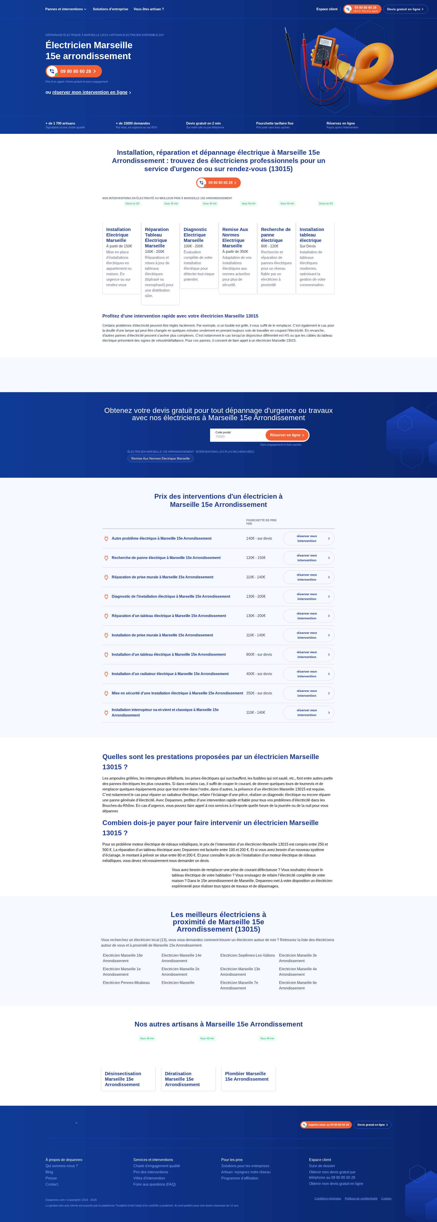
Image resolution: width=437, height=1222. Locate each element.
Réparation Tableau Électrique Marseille (157, 237)
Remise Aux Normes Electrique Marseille (235, 237)
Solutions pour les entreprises (245, 1166)
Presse (51, 1178)
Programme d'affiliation (239, 1178)
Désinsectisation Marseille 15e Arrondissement (123, 1079)
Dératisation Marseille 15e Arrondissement (182, 1079)
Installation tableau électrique (312, 235)
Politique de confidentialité (361, 1198)
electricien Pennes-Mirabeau (126, 983)
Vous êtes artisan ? (149, 9)
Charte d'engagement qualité (156, 1166)
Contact (52, 1184)
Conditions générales (328, 1198)
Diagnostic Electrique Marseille (195, 235)
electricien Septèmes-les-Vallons (247, 955)
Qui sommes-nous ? (62, 1166)
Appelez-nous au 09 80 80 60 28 (328, 1124)
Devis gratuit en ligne (403, 9)
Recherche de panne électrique (276, 235)
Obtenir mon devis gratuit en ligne (336, 1184)
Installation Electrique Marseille (118, 235)
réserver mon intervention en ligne (89, 92)
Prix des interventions (150, 1172)
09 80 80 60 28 (76, 71)
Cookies (386, 1198)
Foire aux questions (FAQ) (154, 1184)
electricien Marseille (178, 983)
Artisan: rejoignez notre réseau (246, 1172)
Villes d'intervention (149, 1178)
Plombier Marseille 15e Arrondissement (247, 1076)
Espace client (327, 9)
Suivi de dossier (322, 1166)
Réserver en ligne (285, 435)
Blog (49, 1172)
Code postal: (223, 432)
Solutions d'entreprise (110, 9)
